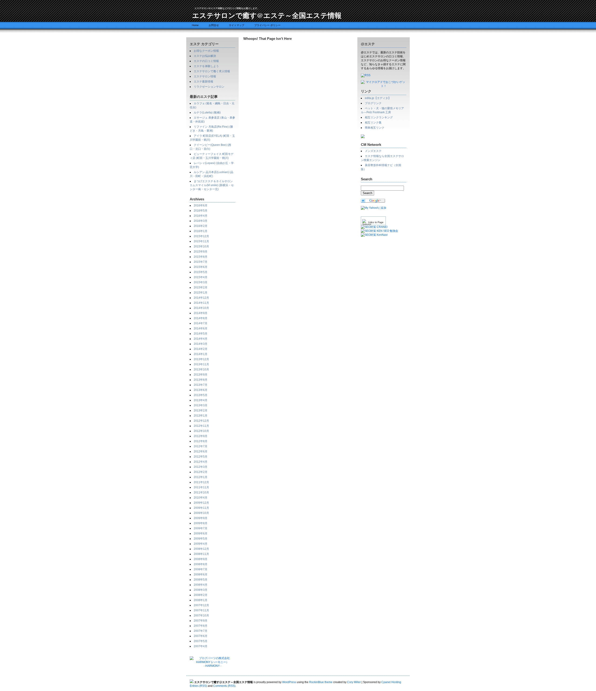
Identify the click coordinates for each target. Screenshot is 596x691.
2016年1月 (200, 231)
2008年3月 (200, 590)
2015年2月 (200, 287)
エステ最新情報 (203, 81)
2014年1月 (200, 354)
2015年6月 (200, 267)
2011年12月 (201, 482)
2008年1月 (200, 600)
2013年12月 (201, 359)
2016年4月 (200, 215)
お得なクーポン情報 (206, 50)
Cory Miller (354, 682)
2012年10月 (201, 431)
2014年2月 (200, 349)
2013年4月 (200, 400)
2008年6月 (200, 574)
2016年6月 (200, 205)
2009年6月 (200, 533)
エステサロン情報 (205, 76)
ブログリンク (373, 103)
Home (195, 25)
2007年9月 (200, 620)
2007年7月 (200, 631)
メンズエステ (373, 151)
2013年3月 (200, 405)
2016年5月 (200, 210)
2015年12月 (201, 236)
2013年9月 (200, 374)
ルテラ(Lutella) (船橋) (207, 112)
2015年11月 (201, 241)
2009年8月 (200, 523)
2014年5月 (200, 333)
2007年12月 (201, 605)
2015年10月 (201, 246)
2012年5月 (200, 456)
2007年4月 (200, 646)
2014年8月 (200, 318)
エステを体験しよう (206, 66)
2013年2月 (200, 410)
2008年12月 (201, 549)
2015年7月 (200, 261)
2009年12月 (201, 502)
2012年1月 (200, 477)
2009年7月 (200, 528)
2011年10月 (201, 492)
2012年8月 (200, 441)
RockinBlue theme (320, 682)
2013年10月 (201, 369)
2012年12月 (201, 420)
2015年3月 (200, 282)
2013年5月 (200, 395)
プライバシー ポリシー (267, 25)
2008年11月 (201, 554)
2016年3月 (200, 220)
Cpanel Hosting (391, 682)
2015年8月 (200, 256)
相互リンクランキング (379, 117)
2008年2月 (200, 595)
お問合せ (214, 25)
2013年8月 (200, 379)
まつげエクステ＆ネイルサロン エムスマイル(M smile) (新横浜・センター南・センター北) (212, 185)
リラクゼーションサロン (209, 86)
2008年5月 (200, 579)
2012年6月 (200, 451)
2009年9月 (200, 518)
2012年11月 (201, 426)
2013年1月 (200, 415)
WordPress (289, 682)
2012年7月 (200, 446)
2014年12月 (201, 297)
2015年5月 (200, 272)
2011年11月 (201, 487)
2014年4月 (200, 338)
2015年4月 (200, 277)
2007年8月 (200, 625)
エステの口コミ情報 (206, 61)
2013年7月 (200, 385)
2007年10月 (201, 615)
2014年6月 (200, 328)
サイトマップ (236, 25)
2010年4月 (200, 497)
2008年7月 (200, 569)
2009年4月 (200, 543)
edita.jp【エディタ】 (378, 98)
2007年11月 (201, 610)
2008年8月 (200, 564)
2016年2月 (200, 226)
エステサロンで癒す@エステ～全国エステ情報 (267, 15)
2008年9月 (200, 559)
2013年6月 (200, 390)
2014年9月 (200, 313)
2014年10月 (201, 308)
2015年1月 (200, 292)
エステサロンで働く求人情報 (212, 71)
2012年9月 (200, 436)
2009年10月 (201, 513)
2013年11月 (201, 364)
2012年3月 (200, 467)
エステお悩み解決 (205, 56)
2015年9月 (200, 251)
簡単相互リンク (374, 127)
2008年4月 (200, 584)
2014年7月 (200, 323)
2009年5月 (200, 538)
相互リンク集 (373, 122)
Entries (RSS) (198, 686)
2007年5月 (200, 641)
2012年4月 (200, 461)
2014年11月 (201, 302)
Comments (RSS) (224, 686)
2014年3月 (200, 344)
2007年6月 (200, 636)
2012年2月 (200, 472)
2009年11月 (201, 508)
